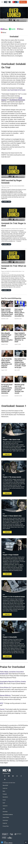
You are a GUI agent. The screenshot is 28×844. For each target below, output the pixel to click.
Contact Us (5, 805)
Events (4, 799)
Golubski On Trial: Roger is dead (13, 224)
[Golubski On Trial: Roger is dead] (13, 214)
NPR (1, 703)
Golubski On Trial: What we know (13, 267)
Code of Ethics (6, 817)
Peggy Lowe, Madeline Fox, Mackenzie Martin (10, 228)
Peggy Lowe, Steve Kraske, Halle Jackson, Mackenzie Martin (12, 185)
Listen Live (5, 788)
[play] (2, 842)
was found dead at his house (16, 90)
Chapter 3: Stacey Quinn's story (12, 516)
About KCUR (5, 785)
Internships (5, 811)
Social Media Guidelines (8, 814)
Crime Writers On (5, 687)
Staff (4, 802)
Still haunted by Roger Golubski (11, 181)
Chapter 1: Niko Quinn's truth (11, 439)
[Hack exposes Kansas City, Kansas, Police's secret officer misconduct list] (21, 303)
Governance (5, 820)
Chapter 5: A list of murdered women (14, 596)
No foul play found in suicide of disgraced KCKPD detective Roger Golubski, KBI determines (6, 389)
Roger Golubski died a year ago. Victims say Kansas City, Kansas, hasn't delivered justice (7, 312)
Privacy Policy (6, 826)
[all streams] (26, 842)
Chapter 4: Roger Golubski (11, 555)
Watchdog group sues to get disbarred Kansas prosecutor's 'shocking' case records (20, 389)
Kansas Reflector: (5, 695)
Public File (5, 823)
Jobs (4, 808)
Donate (24, 2)
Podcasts (5, 794)
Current (2, 709)
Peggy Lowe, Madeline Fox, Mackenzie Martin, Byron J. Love (12, 271)
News (4, 437)
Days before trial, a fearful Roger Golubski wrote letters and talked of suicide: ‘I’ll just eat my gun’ (20, 363)
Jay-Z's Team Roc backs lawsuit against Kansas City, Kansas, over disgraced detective (6, 363)
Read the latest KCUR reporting (11, 298)
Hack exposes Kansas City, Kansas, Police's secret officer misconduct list (19, 312)
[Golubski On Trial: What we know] (13, 256)
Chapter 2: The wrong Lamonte (12, 477)
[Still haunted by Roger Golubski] (13, 171)
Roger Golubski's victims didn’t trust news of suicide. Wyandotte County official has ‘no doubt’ (20, 337)
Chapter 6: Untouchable (10, 637)
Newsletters (5, 797)
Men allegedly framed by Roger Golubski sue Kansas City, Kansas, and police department (7, 337)
